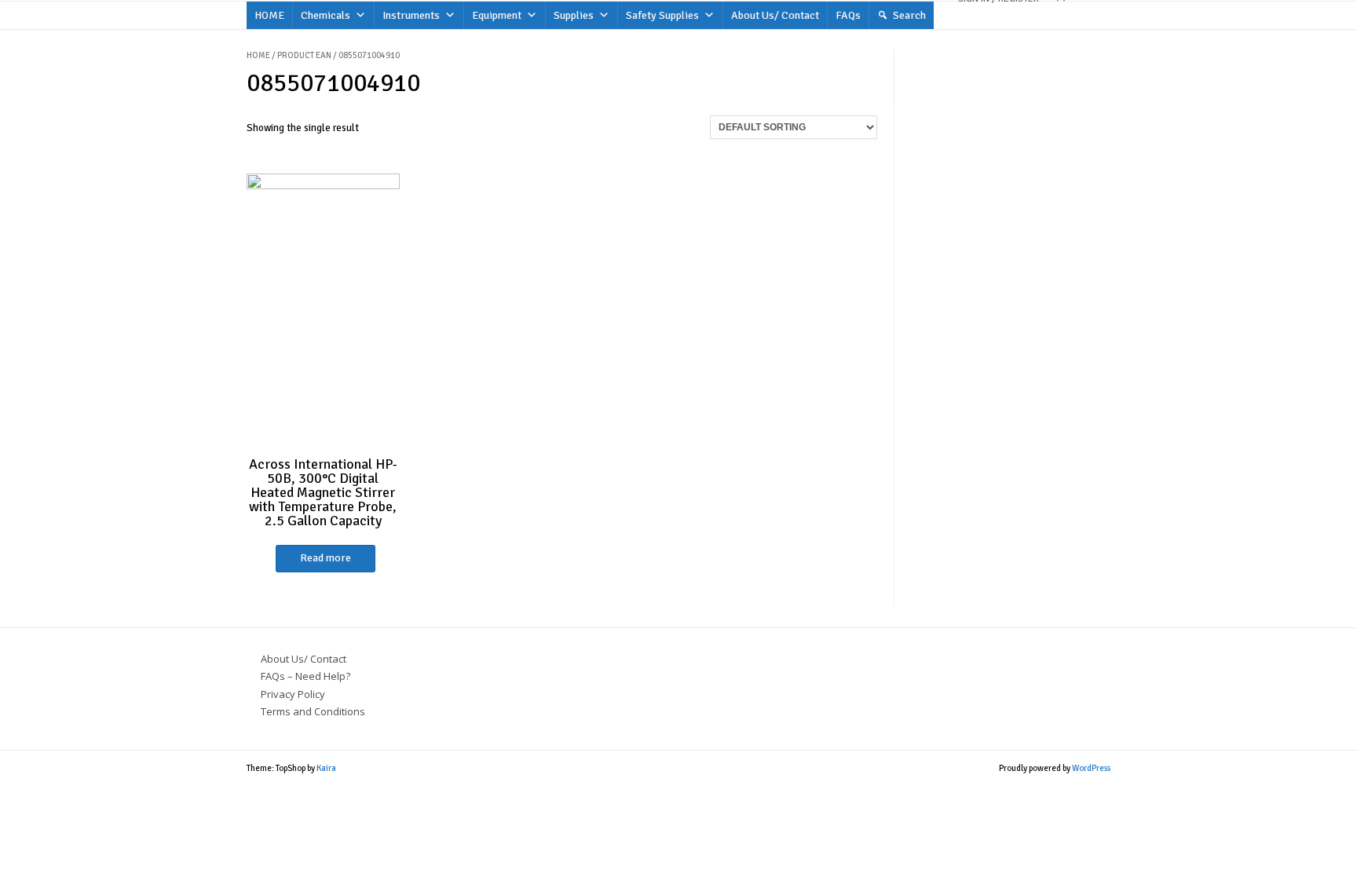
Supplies (574, 15)
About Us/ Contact (775, 15)
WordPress (1091, 768)
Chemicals (325, 15)
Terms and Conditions (313, 711)
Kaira (326, 768)
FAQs (848, 15)
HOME (269, 15)
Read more (325, 558)
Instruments (411, 15)
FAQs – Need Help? (305, 676)
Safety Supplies (662, 15)
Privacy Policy (293, 694)
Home (258, 55)
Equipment (496, 15)
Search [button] (909, 15)
